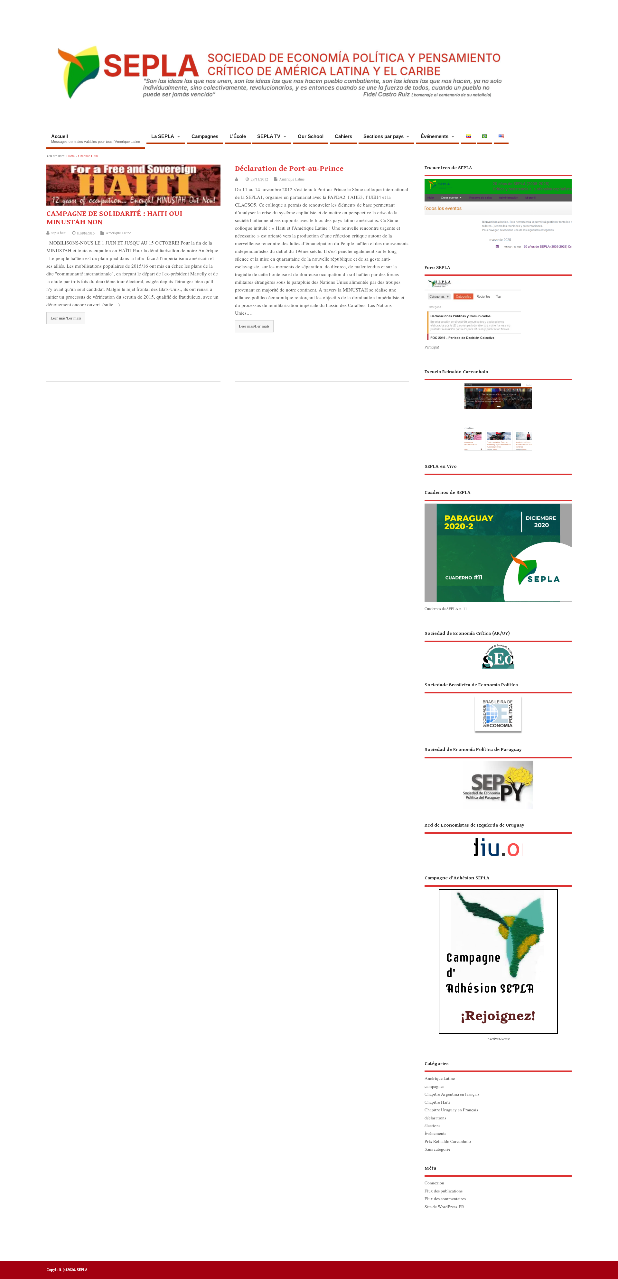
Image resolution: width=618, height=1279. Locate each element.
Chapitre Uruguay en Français (451, 1110)
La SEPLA (162, 136)
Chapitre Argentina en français (452, 1094)
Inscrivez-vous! (498, 1038)
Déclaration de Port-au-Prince (289, 168)
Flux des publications (444, 1191)
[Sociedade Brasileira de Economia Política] (498, 707)
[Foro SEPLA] (473, 339)
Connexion (434, 1183)
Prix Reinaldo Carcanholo (448, 1141)
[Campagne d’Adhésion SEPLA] (498, 954)
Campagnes (205, 136)
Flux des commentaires (445, 1198)
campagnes (434, 1086)
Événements (434, 136)
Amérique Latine (118, 232)
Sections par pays (383, 136)
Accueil (95, 139)
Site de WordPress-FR (444, 1206)
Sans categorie (437, 1149)
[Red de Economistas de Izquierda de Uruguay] (498, 842)
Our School (310, 136)
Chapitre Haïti (437, 1102)
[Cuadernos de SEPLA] (498, 601)
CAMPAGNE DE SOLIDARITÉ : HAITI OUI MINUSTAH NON (114, 218)
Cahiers (343, 136)
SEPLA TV (268, 136)
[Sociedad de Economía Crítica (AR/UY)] (498, 649)
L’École (237, 136)
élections (432, 1125)
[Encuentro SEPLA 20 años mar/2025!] (498, 248)
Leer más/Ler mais (66, 318)
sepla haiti (58, 232)
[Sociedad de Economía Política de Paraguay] (498, 777)
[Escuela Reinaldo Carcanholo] (498, 409)
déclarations (435, 1118)
